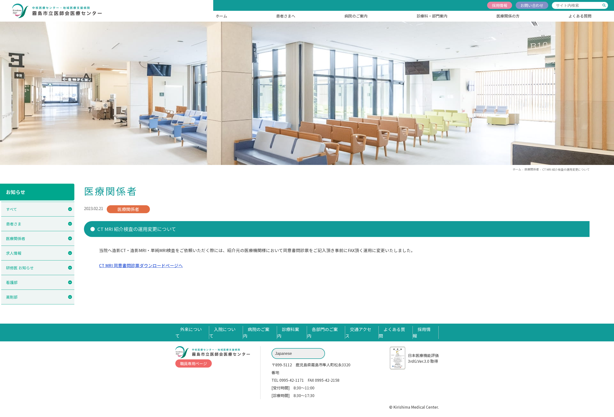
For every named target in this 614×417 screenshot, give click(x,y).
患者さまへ (285, 16)
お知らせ (15, 191)
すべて (11, 209)
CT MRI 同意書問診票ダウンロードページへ (141, 265)
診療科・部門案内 (432, 16)
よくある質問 (579, 16)
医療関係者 (532, 169)
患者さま (13, 224)
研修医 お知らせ (20, 268)
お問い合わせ (531, 5)
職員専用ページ (193, 363)
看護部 (12, 282)
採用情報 (499, 5)
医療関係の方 (508, 16)
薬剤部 (12, 297)
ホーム (221, 16)
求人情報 (13, 253)
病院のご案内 (355, 16)
